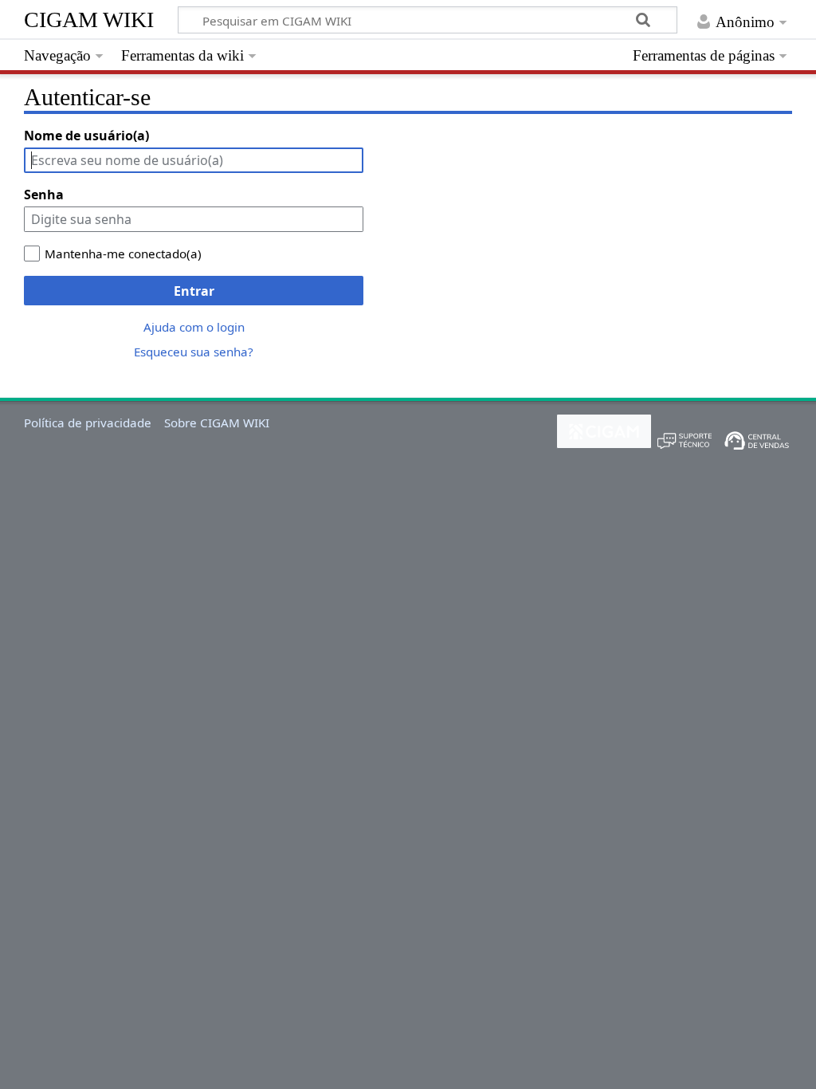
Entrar (194, 291)
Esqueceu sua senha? (193, 352)
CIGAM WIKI (89, 19)
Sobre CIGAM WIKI (216, 422)
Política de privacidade (87, 422)
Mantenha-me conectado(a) (123, 253)
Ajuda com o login (194, 327)
